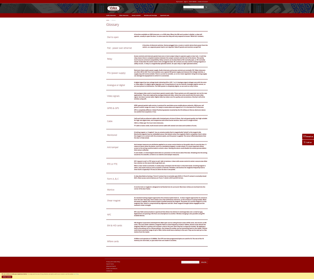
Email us (309, 136)
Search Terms (110, 264)
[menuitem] (111, 15)
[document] (157, 275)
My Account (179, 1)
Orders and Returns (111, 268)
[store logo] (113, 8)
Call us (309, 142)
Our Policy (76, 274)
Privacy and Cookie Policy (113, 261)
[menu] (157, 15)
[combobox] (193, 7)
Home (107, 20)
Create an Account (203, 1)
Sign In (186, 1)
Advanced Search (188, 9)
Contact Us (109, 271)
